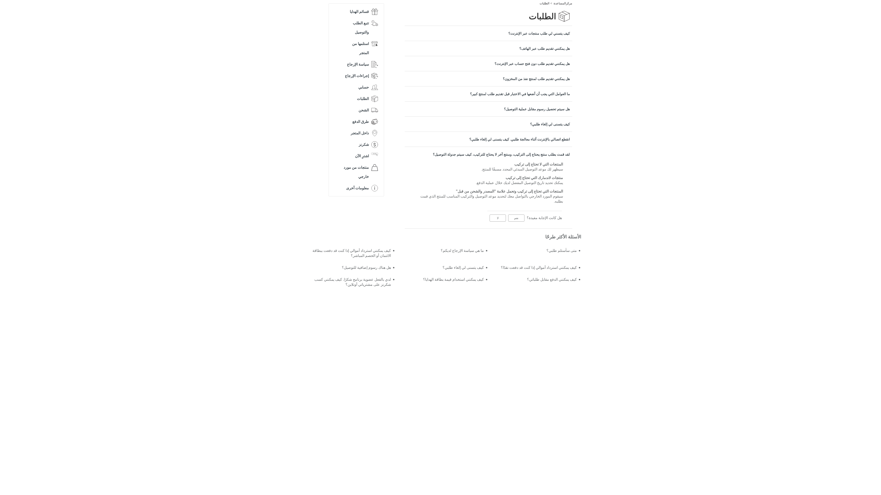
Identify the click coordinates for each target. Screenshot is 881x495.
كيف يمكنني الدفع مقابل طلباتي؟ (552, 279)
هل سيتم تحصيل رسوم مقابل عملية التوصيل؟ (537, 109)
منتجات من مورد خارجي (356, 172)
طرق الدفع (360, 122)
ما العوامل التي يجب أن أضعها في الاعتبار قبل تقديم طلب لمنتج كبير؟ (520, 94)
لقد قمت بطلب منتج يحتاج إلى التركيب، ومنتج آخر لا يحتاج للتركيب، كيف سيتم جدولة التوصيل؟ (501, 154)
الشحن (364, 110)
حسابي (363, 87)
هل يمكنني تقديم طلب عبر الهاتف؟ (544, 48)
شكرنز (364, 144)
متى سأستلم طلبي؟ (561, 251)
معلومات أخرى (357, 188)
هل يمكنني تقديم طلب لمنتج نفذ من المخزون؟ (536, 79)
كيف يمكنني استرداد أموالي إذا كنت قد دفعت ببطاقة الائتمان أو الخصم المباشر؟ (351, 253)
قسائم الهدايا (359, 12)
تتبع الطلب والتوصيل (361, 27)
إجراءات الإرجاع (357, 76)
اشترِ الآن (362, 156)
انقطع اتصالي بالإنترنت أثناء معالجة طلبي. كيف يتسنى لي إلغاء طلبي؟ (519, 139)
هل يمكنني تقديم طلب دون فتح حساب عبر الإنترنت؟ (532, 64)
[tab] (488, 33)
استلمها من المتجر (360, 48)
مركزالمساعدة (563, 3)
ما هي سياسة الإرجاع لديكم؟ (462, 251)
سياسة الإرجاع (358, 64)
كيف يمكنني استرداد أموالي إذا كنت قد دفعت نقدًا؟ (539, 268)
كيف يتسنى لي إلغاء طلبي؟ (550, 124)
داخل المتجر (360, 133)
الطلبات (544, 3)
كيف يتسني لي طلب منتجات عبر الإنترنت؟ (539, 33)
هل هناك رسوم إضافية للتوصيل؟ (366, 268)
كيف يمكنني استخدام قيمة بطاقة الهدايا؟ (453, 279)
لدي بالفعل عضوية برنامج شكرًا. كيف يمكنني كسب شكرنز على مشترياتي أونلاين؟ (352, 282)
